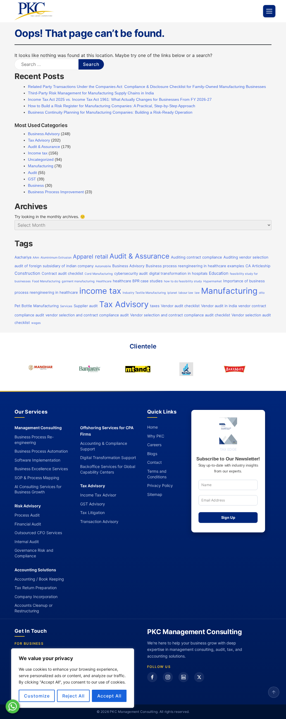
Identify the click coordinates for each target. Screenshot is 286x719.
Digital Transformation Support (108, 457)
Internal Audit (27, 541)
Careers (154, 444)
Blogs (152, 453)
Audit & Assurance (44, 146)
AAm (36, 257)
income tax (100, 291)
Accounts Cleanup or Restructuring (34, 608)
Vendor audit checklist (180, 306)
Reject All (73, 696)
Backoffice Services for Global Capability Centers (107, 469)
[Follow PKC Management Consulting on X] (199, 677)
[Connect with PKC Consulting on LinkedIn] (183, 677)
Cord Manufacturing (99, 274)
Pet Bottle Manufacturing (37, 306)
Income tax (37, 153)
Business (36, 185)
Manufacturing (40, 166)
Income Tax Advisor (98, 495)
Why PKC (155, 436)
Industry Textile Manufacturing (144, 293)
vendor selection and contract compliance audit (87, 315)
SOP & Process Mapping (37, 477)
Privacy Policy (160, 485)
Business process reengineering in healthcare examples (195, 266)
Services (66, 306)
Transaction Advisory (99, 521)
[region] (72, 678)
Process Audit (27, 515)
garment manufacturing (78, 281)
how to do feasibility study (183, 281)
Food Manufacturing (46, 281)
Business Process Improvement (56, 192)
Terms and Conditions (156, 474)
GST (32, 179)
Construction (27, 273)
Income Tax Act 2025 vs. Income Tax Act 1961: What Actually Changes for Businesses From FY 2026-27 (120, 99)
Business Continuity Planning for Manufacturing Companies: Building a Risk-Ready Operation (110, 112)
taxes (154, 306)
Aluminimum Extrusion (56, 257)
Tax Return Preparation (36, 587)
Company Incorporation (36, 596)
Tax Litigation (92, 512)
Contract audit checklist (62, 273)
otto (261, 293)
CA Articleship (258, 266)
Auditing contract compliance (196, 257)
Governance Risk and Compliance (34, 553)
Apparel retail (90, 256)
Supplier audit (86, 306)
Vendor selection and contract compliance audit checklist (180, 315)
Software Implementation (37, 460)
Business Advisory (44, 134)
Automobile (103, 266)
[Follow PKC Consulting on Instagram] (168, 677)
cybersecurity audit (131, 273)
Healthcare (103, 281)
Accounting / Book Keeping (39, 579)
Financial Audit (28, 524)
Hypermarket (212, 281)
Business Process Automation (41, 451)
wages (36, 323)
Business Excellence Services (41, 468)
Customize (37, 696)
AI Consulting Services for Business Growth (38, 489)
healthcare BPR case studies (138, 281)
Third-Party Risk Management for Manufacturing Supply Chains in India (91, 93)
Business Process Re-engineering (34, 439)
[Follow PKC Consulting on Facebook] (152, 677)
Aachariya (23, 257)
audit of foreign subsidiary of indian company (54, 266)
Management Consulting (38, 427)
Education (218, 273)
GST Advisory (92, 503)
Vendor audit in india (219, 306)
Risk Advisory (28, 505)
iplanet (172, 293)
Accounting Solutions (35, 569)
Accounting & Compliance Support (103, 446)
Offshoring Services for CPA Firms (107, 430)
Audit (32, 172)
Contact (154, 462)
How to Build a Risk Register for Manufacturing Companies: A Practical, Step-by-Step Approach (111, 106)
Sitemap (154, 494)
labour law (185, 293)
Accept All (109, 696)
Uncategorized (41, 159)
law (197, 293)
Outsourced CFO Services (38, 532)
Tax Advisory (39, 140)
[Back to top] (273, 692)
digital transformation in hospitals (178, 273)
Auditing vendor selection (245, 257)
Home (152, 427)
